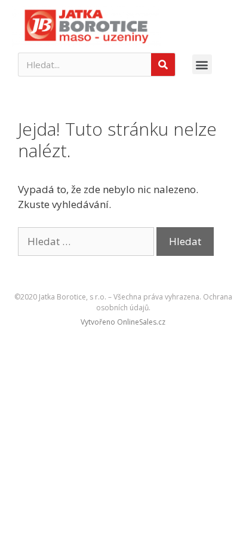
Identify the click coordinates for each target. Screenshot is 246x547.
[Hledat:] (87, 241)
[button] (202, 64)
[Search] (163, 64)
